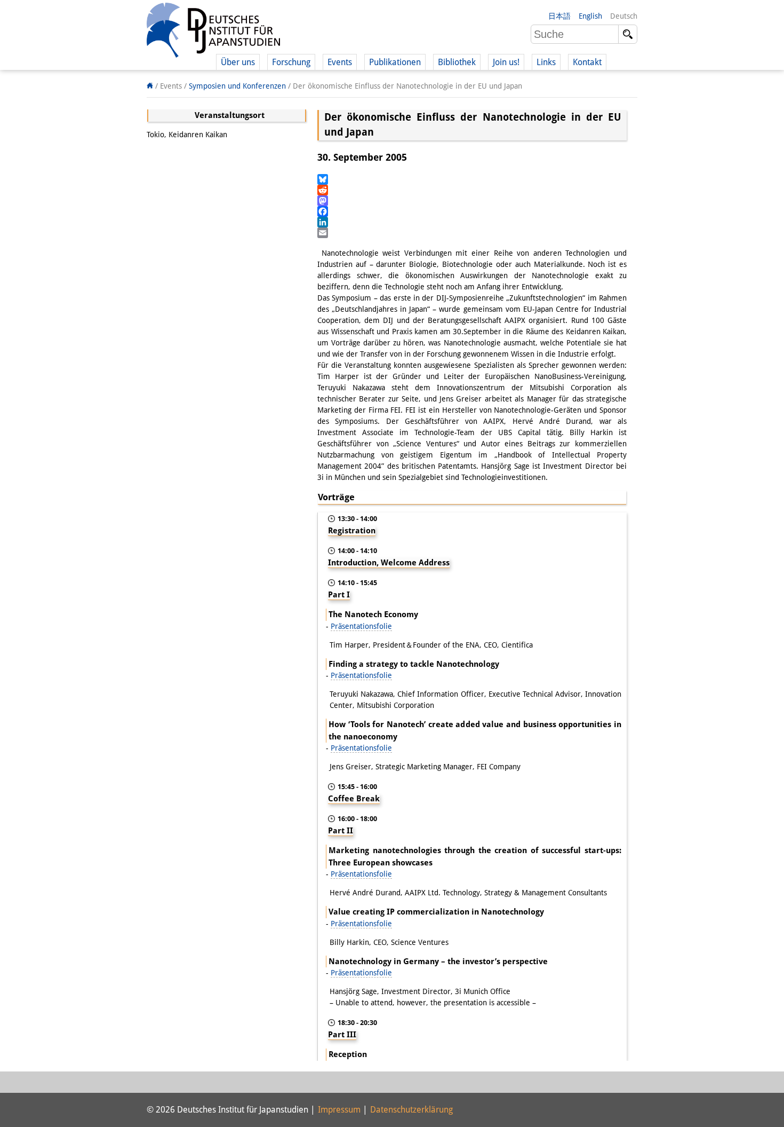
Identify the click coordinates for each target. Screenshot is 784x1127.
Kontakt (587, 62)
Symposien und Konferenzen (237, 86)
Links (546, 62)
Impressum (339, 1110)
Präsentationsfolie (361, 626)
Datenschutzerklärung (411, 1110)
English (590, 16)
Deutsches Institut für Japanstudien (213, 32)
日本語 (559, 16)
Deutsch (623, 16)
